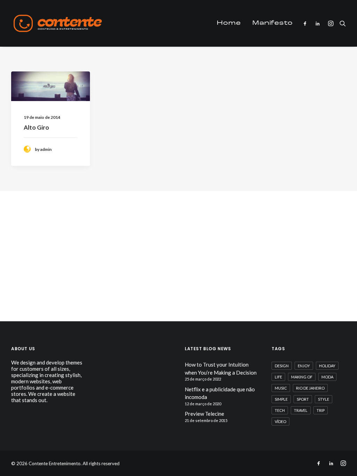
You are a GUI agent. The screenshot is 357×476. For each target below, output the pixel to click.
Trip (321, 410)
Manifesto (272, 23)
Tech (280, 410)
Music (281, 388)
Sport (303, 399)
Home (229, 23)
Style (323, 399)
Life (278, 377)
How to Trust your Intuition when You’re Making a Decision (221, 368)
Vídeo (280, 421)
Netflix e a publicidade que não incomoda (220, 393)
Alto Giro (36, 127)
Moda (327, 377)
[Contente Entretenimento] (57, 23)
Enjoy (304, 365)
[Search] (341, 23)
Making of (301, 377)
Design (282, 365)
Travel (300, 410)
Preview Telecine (204, 413)
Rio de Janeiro (310, 388)
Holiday (327, 365)
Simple (281, 399)
